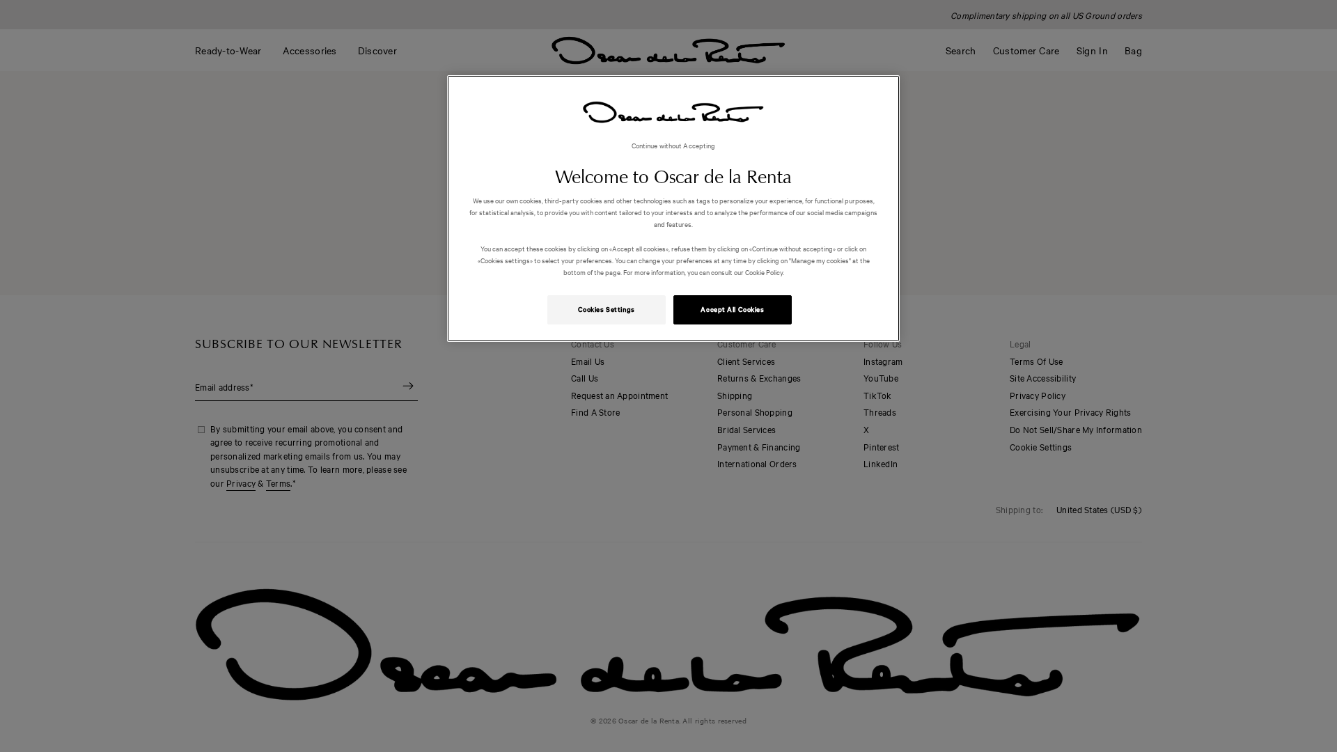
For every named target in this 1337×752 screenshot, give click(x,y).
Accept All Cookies (732, 309)
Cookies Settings (606, 309)
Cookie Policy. (764, 272)
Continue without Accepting (674, 145)
